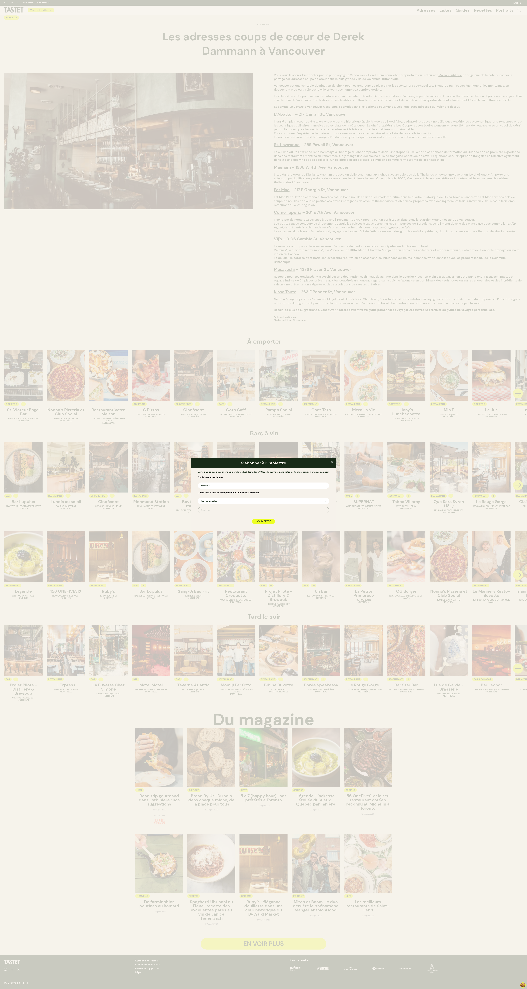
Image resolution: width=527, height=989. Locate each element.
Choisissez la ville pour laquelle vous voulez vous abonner (228, 493)
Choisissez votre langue (210, 477)
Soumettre (263, 521)
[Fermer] (332, 462)
